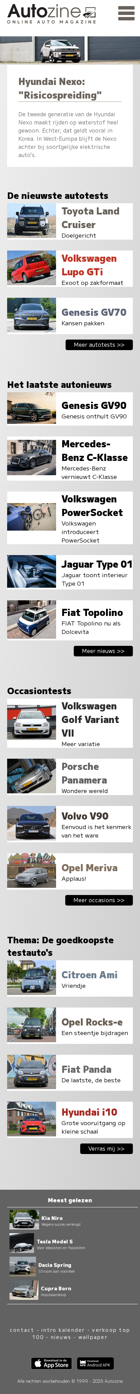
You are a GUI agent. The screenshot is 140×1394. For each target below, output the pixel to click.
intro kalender (63, 1329)
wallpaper (93, 1336)
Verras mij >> (106, 1148)
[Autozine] (70, 12)
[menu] (126, 13)
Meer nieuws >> (103, 651)
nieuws (61, 1336)
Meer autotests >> (99, 344)
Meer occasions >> (99, 900)
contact (22, 1329)
